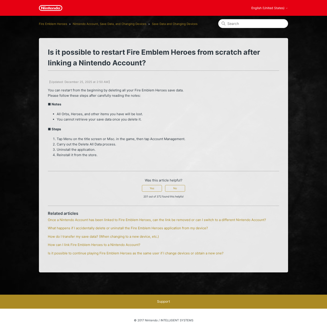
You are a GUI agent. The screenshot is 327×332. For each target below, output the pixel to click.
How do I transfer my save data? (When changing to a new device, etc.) (103, 236)
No (175, 188)
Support (163, 301)
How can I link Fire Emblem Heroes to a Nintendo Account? (94, 245)
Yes (152, 188)
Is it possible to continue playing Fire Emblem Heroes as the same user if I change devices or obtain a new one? (136, 253)
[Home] (50, 8)
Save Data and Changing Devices (175, 24)
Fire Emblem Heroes (53, 24)
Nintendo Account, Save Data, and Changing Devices (109, 24)
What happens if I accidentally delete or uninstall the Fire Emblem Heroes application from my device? (128, 228)
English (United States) (268, 8)
